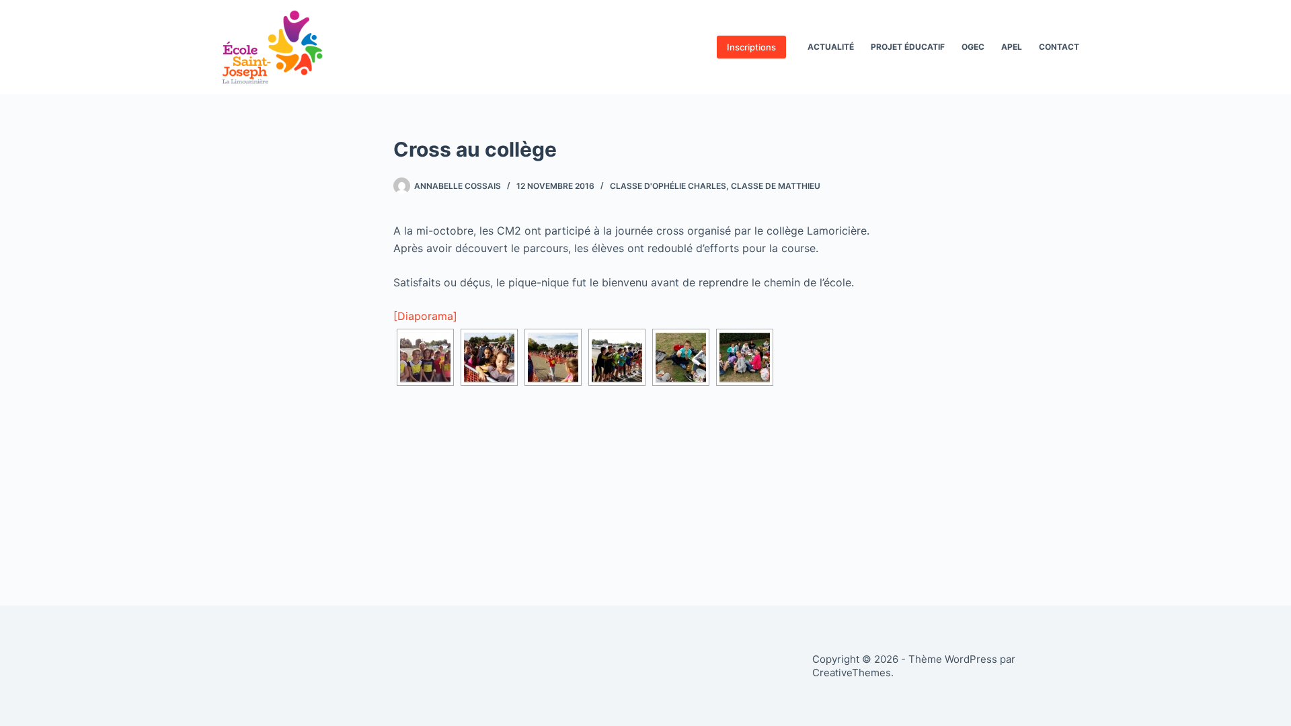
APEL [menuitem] (1011, 47)
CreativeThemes (851, 672)
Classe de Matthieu (775, 186)
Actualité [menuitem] (831, 47)
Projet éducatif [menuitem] (908, 47)
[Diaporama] (425, 316)
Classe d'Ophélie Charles (668, 186)
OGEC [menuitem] (973, 47)
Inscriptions (751, 47)
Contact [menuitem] (1059, 47)
